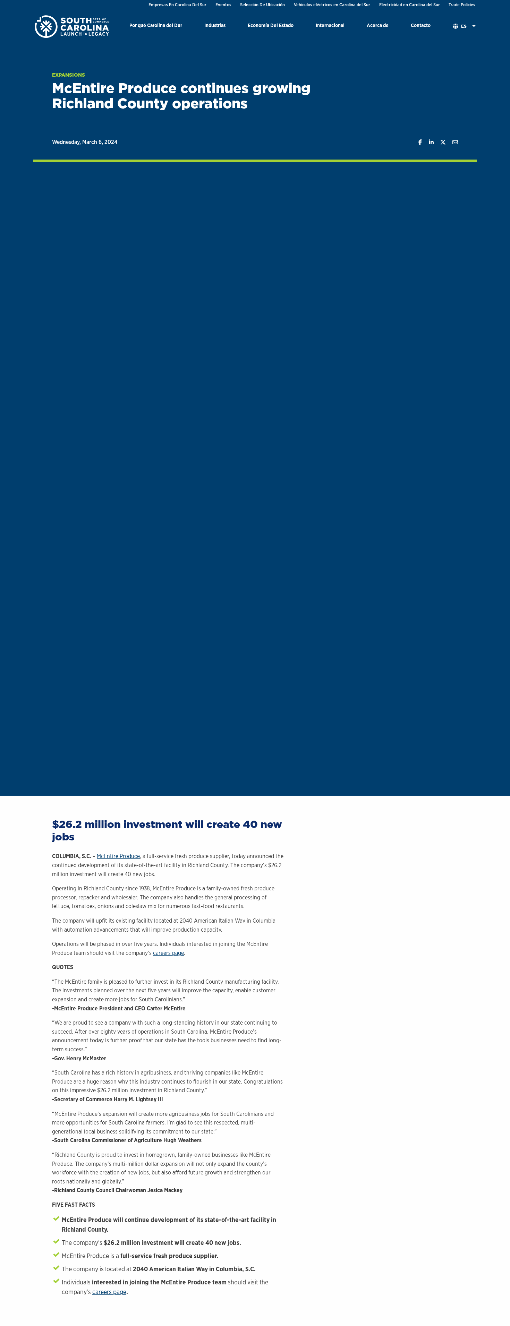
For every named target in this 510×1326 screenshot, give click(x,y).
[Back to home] (72, 26)
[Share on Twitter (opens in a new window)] (440, 142)
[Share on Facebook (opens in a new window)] (417, 142)
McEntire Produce (118, 856)
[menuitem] (155, 26)
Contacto (421, 25)
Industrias (215, 25)
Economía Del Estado (271, 25)
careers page (168, 953)
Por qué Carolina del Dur (155, 25)
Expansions (68, 75)
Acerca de (378, 25)
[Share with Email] (452, 142)
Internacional (330, 25)
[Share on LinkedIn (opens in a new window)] (427, 142)
